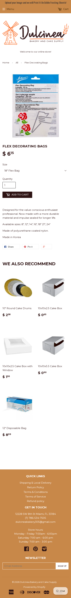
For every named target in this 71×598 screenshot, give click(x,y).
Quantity (7, 178)
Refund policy (35, 501)
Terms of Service (35, 496)
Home (5, 62)
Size (4, 164)
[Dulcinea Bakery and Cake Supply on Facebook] (26, 549)
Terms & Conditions (36, 492)
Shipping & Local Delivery (35, 482)
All (17, 62)
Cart (66, 9)
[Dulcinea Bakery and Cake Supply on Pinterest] (35, 549)
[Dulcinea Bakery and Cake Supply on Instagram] (44, 549)
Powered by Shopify (34, 587)
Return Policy (35, 487)
